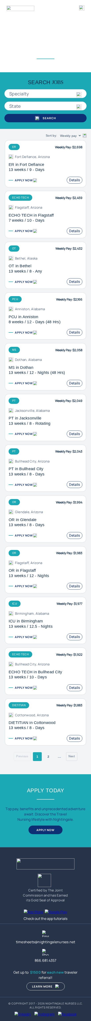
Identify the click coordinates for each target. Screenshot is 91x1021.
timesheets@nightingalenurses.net (45, 941)
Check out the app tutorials (45, 918)
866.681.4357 (46, 960)
